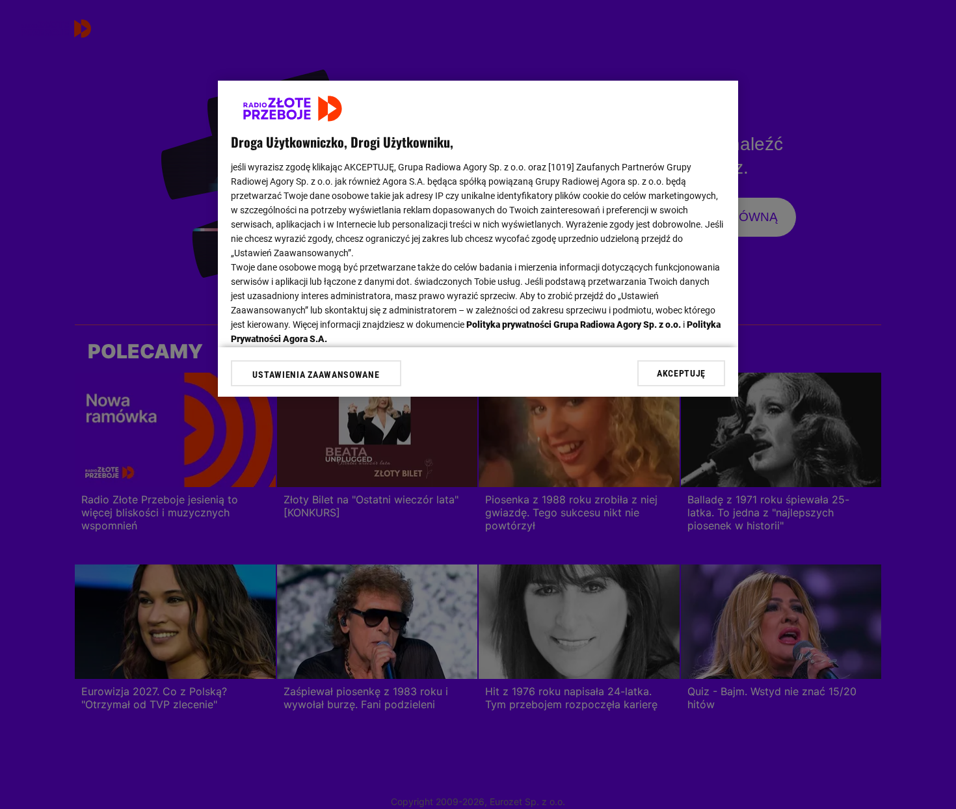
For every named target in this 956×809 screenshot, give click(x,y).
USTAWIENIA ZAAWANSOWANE (315, 374)
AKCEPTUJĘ (681, 373)
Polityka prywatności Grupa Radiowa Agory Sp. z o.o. (573, 324)
